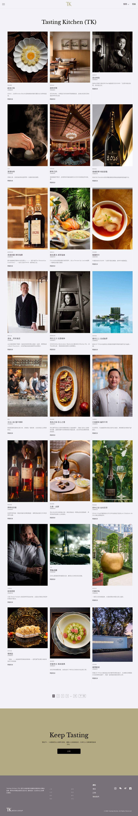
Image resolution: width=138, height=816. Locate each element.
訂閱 (94, 793)
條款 (94, 789)
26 (75, 696)
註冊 (69, 751)
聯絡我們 (96, 797)
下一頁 (82, 696)
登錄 (134, 4)
